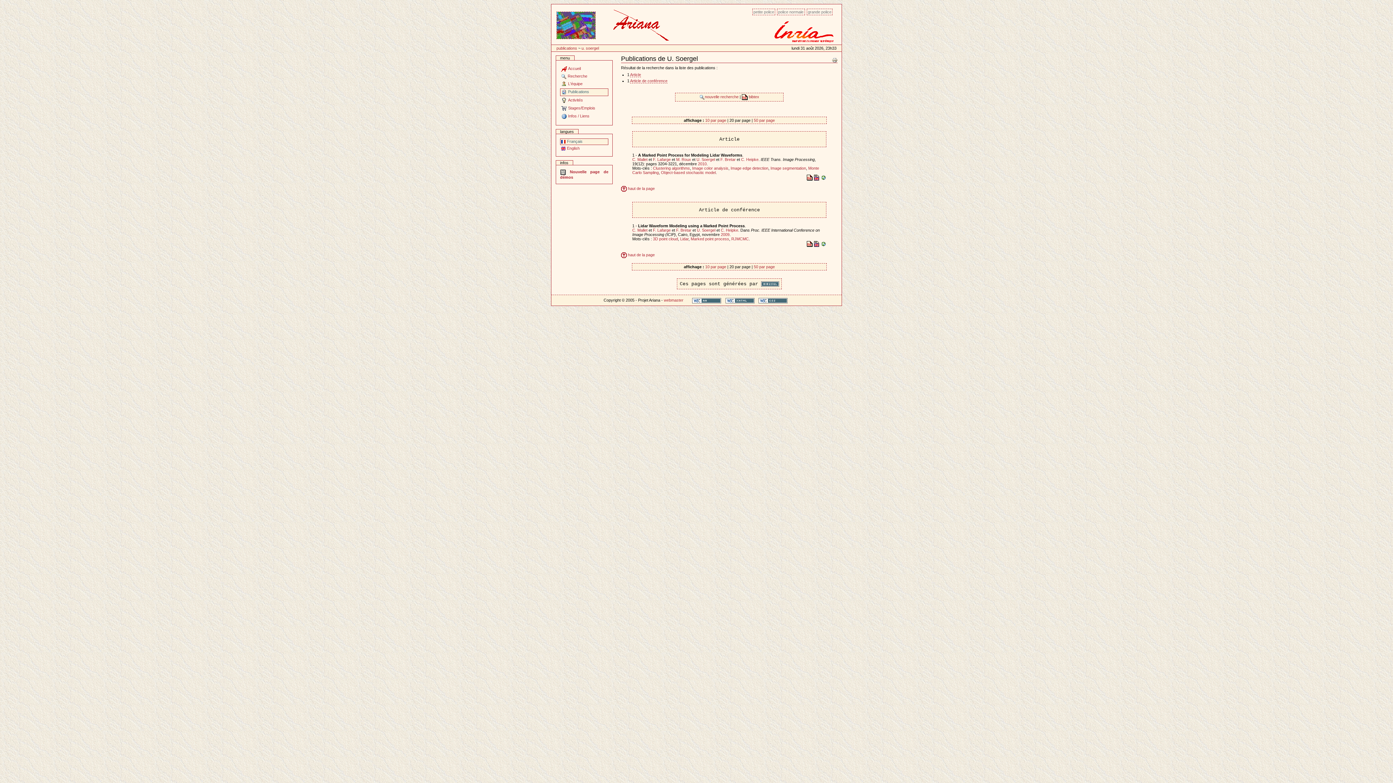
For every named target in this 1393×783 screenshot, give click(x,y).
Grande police (819, 12)
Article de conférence (648, 81)
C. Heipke (750, 159)
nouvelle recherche (722, 97)
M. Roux (683, 159)
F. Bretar (728, 159)
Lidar (684, 239)
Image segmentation (788, 168)
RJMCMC (740, 239)
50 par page (764, 120)
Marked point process (710, 239)
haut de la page (641, 188)
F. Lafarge (662, 159)
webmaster (673, 300)
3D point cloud (665, 239)
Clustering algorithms (671, 168)
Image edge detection (749, 168)
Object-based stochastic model (688, 172)
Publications (566, 48)
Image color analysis (710, 168)
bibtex (753, 97)
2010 (702, 164)
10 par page (715, 120)
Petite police (763, 12)
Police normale (791, 12)
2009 (725, 234)
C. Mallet (640, 159)
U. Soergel (590, 48)
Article (635, 74)
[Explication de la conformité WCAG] (706, 300)
